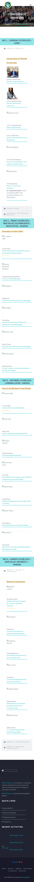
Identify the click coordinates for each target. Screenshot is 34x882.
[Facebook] (12, 862)
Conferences (12, 870)
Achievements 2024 (16, 835)
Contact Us (22, 870)
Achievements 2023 (16, 842)
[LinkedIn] (14, 862)
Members (18, 868)
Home (4, 868)
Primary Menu (30, 5)
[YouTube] (21, 862)
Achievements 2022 (16, 849)
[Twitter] (17, 862)
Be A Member (27, 868)
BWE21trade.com (8, 783)
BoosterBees (25, 877)
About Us (11, 868)
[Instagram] (19, 862)
